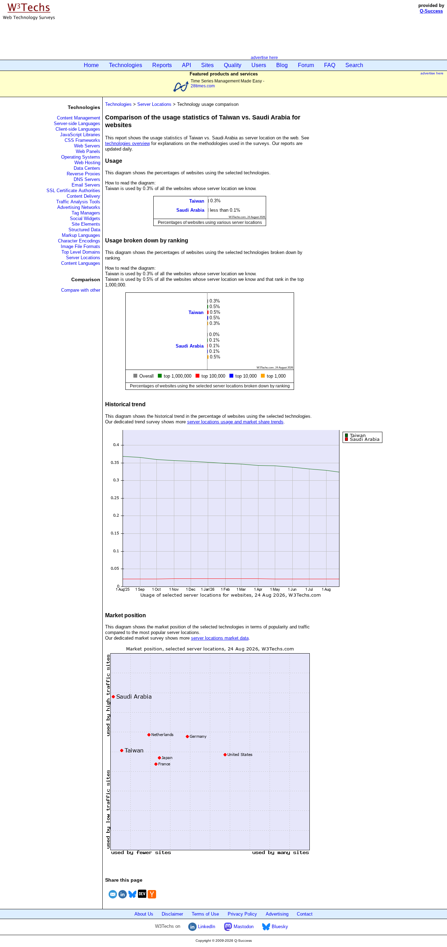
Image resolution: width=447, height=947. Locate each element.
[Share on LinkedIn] (122, 899)
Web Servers (87, 145)
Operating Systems (80, 157)
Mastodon (243, 926)
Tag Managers (86, 213)
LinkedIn (206, 926)
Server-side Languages (77, 123)
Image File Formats (80, 246)
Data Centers (87, 168)
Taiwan (196, 201)
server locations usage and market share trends (235, 421)
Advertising (277, 914)
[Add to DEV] (142, 899)
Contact (305, 914)
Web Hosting (87, 162)
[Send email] (113, 899)
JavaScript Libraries (80, 134)
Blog (282, 65)
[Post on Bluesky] (132, 899)
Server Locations (83, 257)
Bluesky (279, 926)
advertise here (264, 57)
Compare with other (80, 290)
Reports (162, 65)
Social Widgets (85, 218)
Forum (306, 65)
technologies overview (127, 143)
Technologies (125, 65)
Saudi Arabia (190, 210)
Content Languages (80, 263)
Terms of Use (205, 914)
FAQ (329, 65)
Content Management (78, 118)
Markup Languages (81, 235)
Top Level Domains (80, 252)
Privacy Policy (242, 914)
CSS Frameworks (82, 140)
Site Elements (86, 224)
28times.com (203, 85)
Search (354, 65)
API (186, 65)
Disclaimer (172, 914)
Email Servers (86, 185)
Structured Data (84, 229)
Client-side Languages (78, 129)
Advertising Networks (78, 207)
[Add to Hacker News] (152, 899)
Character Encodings (79, 240)
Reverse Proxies (83, 173)
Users (258, 65)
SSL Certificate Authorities (73, 190)
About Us (143, 914)
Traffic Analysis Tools (78, 201)
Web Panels (88, 151)
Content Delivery (83, 196)
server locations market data (220, 638)
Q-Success (431, 11)
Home (91, 65)
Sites (207, 65)
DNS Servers (87, 179)
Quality (232, 65)
